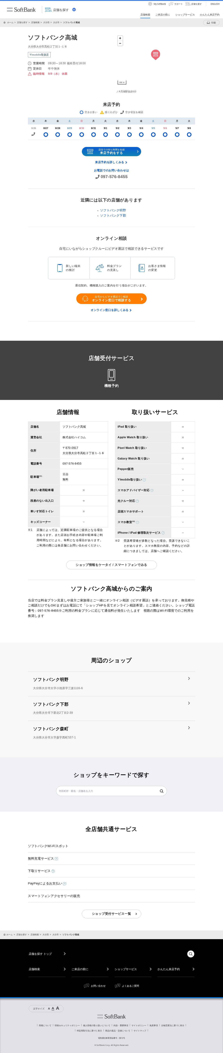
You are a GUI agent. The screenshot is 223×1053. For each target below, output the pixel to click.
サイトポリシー (139, 1025)
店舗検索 (35, 22)
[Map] (155, 60)
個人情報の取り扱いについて (96, 1025)
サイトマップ (140, 1030)
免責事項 (153, 1025)
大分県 (46, 22)
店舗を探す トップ (40, 954)
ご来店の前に (80, 969)
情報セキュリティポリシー (67, 1025)
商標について (45, 1025)
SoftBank (21, 9)
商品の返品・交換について (117, 1030)
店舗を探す (22, 22)
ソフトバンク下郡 (113, 215)
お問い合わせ (98, 985)
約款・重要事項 (121, 1025)
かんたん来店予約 (168, 969)
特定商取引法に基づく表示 (89, 1030)
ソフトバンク (111, 1016)
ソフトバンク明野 (113, 210)
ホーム (10, 22)
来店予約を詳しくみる (109, 162)
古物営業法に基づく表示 (172, 1025)
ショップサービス (126, 969)
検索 (161, 791)
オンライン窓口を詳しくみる (110, 310)
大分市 (56, 22)
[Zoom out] (120, 43)
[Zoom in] (120, 38)
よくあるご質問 (130, 985)
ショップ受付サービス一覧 (111, 913)
